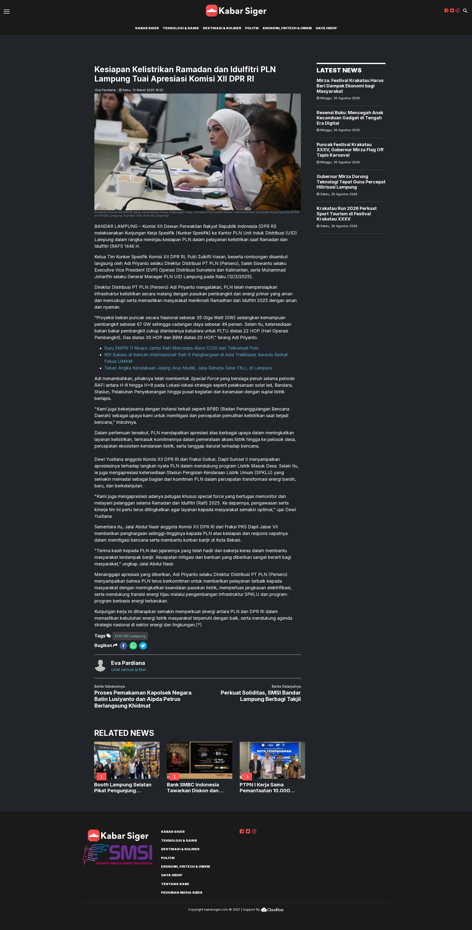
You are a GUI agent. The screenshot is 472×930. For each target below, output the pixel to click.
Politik (252, 28)
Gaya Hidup (326, 28)
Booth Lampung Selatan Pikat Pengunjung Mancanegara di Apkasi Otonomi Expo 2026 (122, 787)
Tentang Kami (175, 884)
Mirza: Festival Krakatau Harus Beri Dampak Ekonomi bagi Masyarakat (350, 86)
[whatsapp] (133, 646)
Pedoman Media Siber (181, 892)
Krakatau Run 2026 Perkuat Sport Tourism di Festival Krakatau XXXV (347, 213)
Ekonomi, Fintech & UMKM (287, 28)
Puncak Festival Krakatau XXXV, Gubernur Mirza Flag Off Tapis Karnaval (350, 149)
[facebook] (123, 646)
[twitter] (143, 646)
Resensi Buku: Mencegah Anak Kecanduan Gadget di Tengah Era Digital (350, 117)
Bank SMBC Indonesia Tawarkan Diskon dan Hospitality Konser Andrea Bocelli (198, 787)
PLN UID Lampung (130, 636)
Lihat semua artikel (128, 669)
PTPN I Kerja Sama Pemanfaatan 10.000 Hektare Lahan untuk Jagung (265, 787)
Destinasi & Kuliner (222, 28)
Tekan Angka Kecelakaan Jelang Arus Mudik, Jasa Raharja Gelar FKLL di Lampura (188, 367)
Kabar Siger (147, 28)
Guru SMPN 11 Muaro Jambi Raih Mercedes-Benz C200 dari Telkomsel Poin (181, 348)
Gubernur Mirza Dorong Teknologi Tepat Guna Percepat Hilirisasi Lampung (351, 181)
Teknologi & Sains (181, 28)
